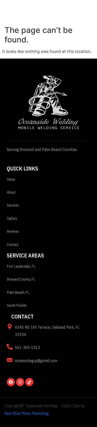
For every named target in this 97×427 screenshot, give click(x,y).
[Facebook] (11, 382)
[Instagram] (20, 382)
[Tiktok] (29, 382)
